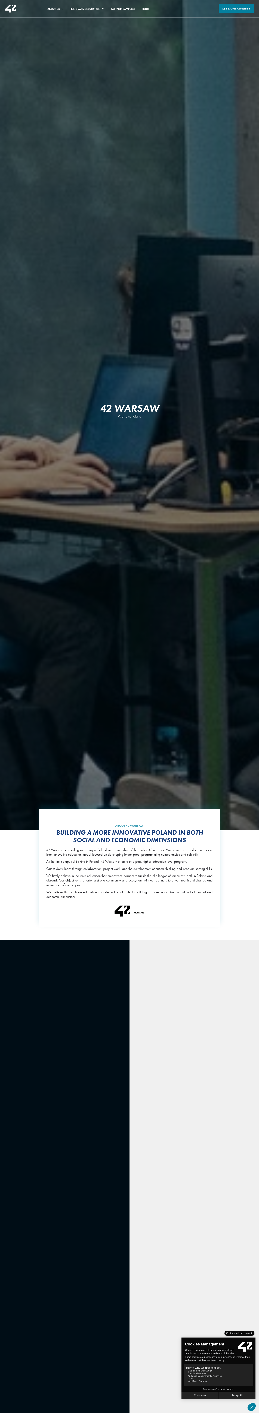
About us (53, 9)
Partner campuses (123, 9)
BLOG (145, 9)
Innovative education (85, 9)
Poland (136, 416)
